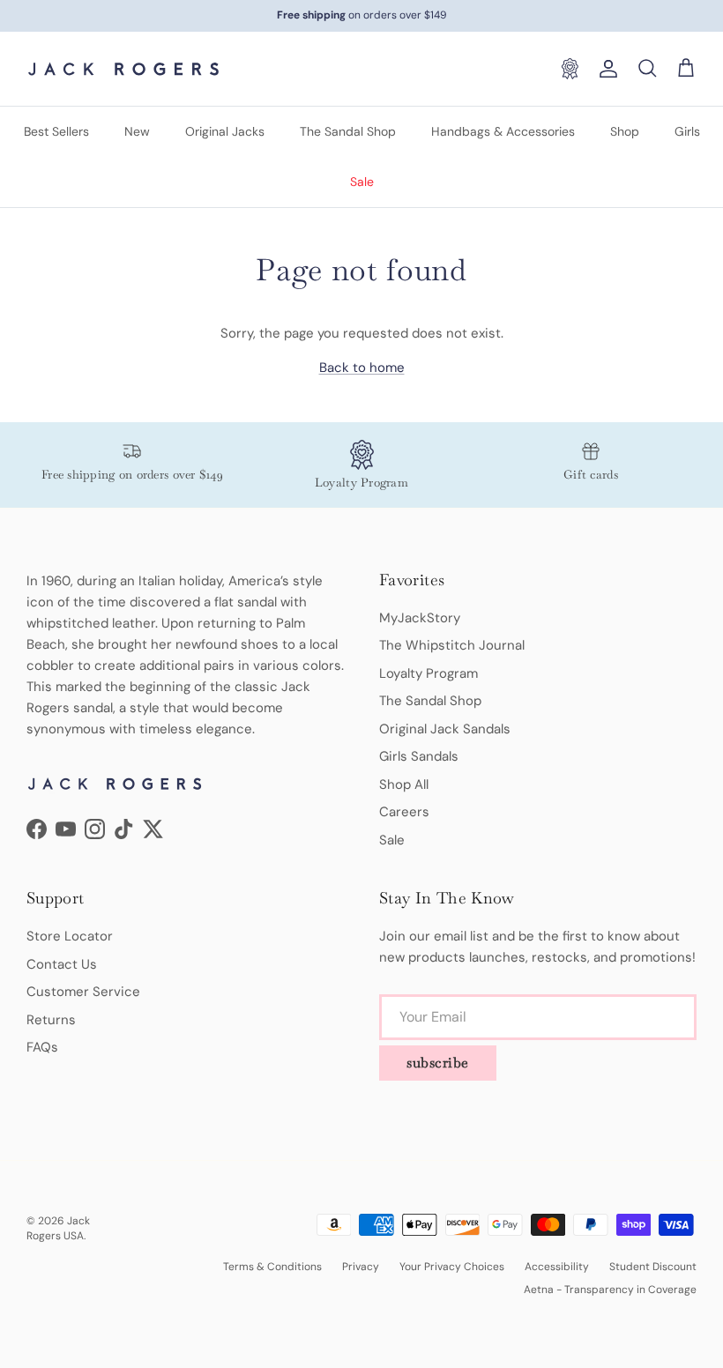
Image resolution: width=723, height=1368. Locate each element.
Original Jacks (225, 131)
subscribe (437, 1062)
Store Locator (69, 936)
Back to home (362, 367)
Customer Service (83, 991)
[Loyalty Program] (569, 68)
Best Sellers (56, 131)
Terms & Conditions (272, 1267)
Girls (687, 131)
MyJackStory (419, 618)
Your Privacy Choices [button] (451, 1267)
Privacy (360, 1267)
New (137, 131)
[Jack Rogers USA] (123, 68)
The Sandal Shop (348, 131)
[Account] (605, 68)
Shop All (404, 784)
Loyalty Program (428, 673)
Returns (51, 1020)
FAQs (42, 1047)
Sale (362, 182)
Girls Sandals (418, 756)
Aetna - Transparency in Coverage (610, 1289)
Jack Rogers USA (58, 1228)
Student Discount (653, 1267)
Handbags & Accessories (503, 131)
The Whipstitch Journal (452, 645)
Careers (404, 812)
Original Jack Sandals (445, 729)
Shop (624, 131)
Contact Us (61, 964)
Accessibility (557, 1267)
